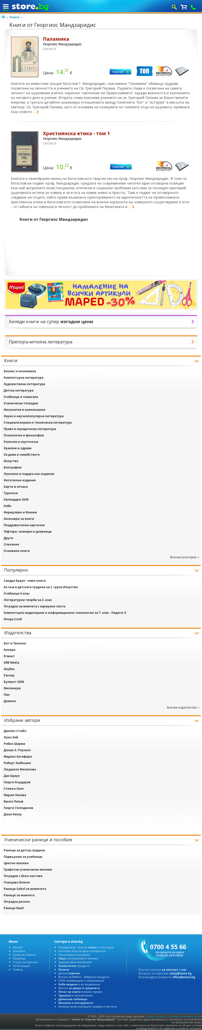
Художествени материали (75, 962)
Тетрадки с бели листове (23, 876)
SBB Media (11, 662)
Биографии (13, 467)
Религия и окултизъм (21, 442)
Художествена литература (24, 384)
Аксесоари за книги (19, 519)
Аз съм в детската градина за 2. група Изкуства (41, 587)
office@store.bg (183, 977)
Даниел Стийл (15, 731)
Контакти (19, 951)
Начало (18, 947)
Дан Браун (12, 776)
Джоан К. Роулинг (17, 750)
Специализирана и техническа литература (38, 422)
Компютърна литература (23, 377)
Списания (11, 544)
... (34, 111)
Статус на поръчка (25, 962)
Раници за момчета (19, 895)
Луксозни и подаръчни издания (29, 474)
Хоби (7, 506)
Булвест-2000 (14, 682)
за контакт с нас (174, 970)
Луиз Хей (11, 737)
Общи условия (155, 1016)
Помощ (18, 969)
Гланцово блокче (17, 882)
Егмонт (9, 656)
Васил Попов (13, 801)
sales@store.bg (180, 973)
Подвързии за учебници (23, 857)
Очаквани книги (17, 551)
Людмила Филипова (20, 769)
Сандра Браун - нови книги (25, 581)
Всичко (79, 988)
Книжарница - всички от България (86, 947)
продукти (73, 966)
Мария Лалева (15, 795)
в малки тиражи (80, 991)
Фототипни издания (20, 480)
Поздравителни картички (24, 525)
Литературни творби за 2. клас (28, 600)
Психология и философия (24, 435)
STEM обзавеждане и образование (81, 980)
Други (8, 538)
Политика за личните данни (184, 1016)
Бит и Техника (15, 643)
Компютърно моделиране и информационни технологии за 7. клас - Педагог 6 (65, 613)
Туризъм (11, 493)
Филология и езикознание (24, 410)
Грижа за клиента (24, 954)
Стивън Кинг (14, 789)
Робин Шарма (14, 744)
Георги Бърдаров (17, 782)
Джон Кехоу (13, 814)
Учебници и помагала (21, 397)
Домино (10, 701)
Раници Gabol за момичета (25, 889)
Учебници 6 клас (17, 593)
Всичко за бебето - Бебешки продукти (83, 977)
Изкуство (11, 461)
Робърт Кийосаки (17, 763)
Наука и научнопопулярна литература (34, 416)
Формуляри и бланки (20, 512)
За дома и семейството (22, 454)
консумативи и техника (78, 958)
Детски (69, 973)
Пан (7, 695)
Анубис (9, 669)
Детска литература (19, 390)
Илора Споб (13, 619)
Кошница (19, 958)
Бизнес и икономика (20, 371)
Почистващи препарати (74, 954)
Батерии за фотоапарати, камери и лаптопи (87, 1006)
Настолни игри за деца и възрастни (81, 951)
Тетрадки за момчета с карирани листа (34, 606)
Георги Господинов (18, 808)
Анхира (9, 650)
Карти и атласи (16, 487)
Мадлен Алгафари (18, 756)
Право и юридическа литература (30, 429)
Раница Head (14, 908)
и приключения (75, 995)
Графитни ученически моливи (28, 869)
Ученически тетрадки (21, 403)
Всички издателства (182, 707)
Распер (9, 675)
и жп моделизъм (79, 984)
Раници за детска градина (24, 850)
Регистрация (21, 966)
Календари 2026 (16, 499)
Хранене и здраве (18, 448)
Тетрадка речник (17, 901)
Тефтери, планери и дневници (28, 531)
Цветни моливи (16, 863)
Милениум (12, 688)
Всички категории (183, 557)
